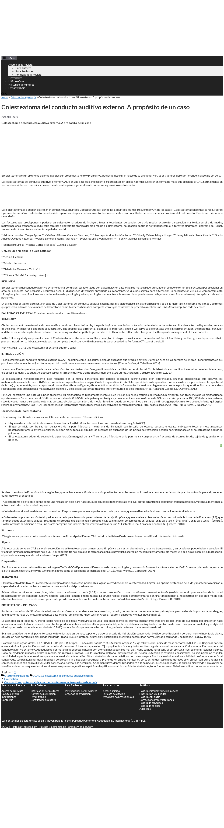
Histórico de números (21, 84)
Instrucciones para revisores (81, 690)
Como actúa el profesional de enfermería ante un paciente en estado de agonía (50, 682)
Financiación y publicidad (152, 693)
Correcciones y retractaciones (156, 699)
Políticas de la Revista (28, 74)
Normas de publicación (43, 693)
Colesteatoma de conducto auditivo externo (67, 675)
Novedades (15, 77)
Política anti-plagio (149, 696)
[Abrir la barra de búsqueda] (4, 94)
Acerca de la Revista (20, 64)
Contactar (7, 699)
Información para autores (45, 690)
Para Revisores (24, 71)
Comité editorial (10, 693)
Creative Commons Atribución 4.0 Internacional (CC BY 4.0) (109, 720)
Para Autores (23, 67)
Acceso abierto (111, 690)
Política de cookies (149, 705)
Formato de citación (114, 693)
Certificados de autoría (43, 699)
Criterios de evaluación (78, 693)
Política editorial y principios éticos (158, 690)
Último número (17, 81)
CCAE (36, 675)
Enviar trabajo (16, 87)
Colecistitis (11, 678)
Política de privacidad (151, 702)
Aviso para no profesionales (118, 696)
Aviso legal (145, 708)
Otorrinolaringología (23, 97)
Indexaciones (8, 696)
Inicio (4, 97)
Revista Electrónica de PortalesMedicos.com (66, 726)
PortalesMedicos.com (24, 726)
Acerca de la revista (12, 690)
